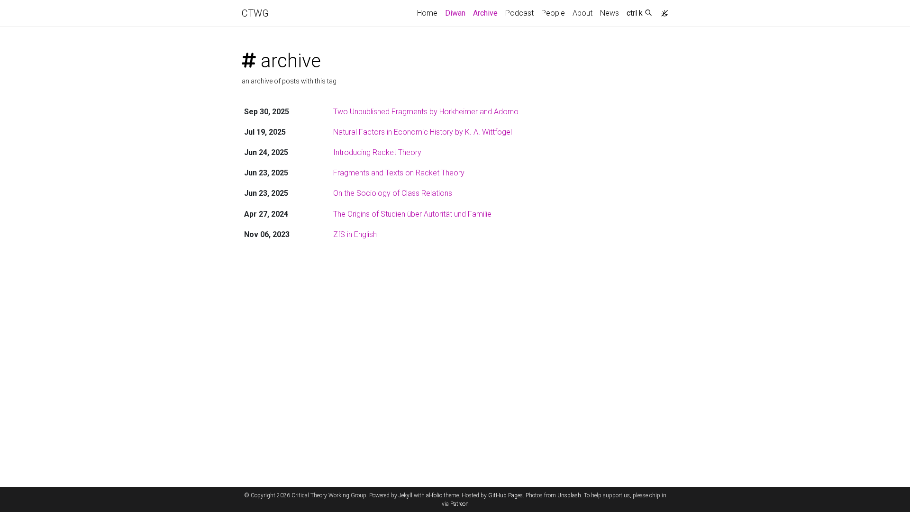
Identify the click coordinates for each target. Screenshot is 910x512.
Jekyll (405, 495)
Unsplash (569, 495)
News (609, 13)
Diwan (455, 13)
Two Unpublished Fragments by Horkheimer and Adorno (426, 111)
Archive (487, 13)
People (553, 13)
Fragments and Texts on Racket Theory (398, 172)
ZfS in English (355, 234)
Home (427, 13)
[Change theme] (662, 10)
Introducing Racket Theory (377, 152)
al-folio (434, 495)
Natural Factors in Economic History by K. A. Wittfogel (422, 132)
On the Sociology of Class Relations (392, 193)
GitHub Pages (505, 495)
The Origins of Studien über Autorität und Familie (412, 214)
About (582, 13)
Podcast (519, 13)
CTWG (255, 13)
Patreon (459, 504)
